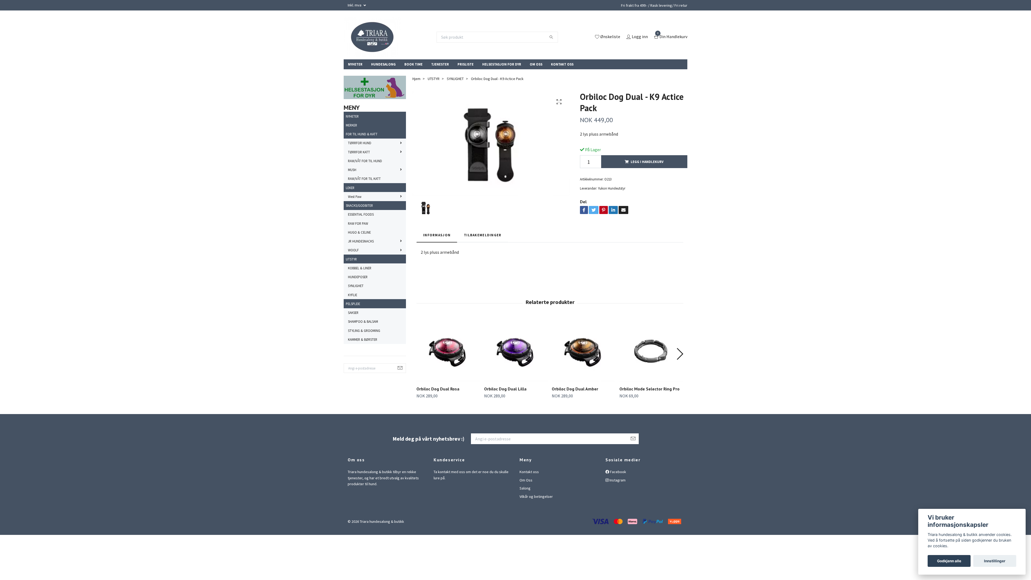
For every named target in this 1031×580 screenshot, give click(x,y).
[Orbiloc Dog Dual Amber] (583, 350)
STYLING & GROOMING (364, 330)
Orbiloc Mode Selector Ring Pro (649, 389)
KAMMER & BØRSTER (362, 339)
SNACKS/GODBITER (359, 205)
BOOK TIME (413, 64)
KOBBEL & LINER (359, 268)
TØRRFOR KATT (359, 152)
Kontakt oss (529, 471)
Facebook (617, 471)
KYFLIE (352, 295)
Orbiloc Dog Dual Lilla (505, 389)
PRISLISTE (466, 64)
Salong (525, 488)
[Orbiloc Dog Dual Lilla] (516, 350)
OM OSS (536, 64)
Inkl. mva (355, 5)
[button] (679, 354)
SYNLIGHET (356, 286)
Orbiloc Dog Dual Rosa (437, 389)
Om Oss (526, 480)
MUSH (352, 170)
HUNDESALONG (383, 64)
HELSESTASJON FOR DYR (501, 64)
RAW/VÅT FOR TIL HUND (365, 161)
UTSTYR (351, 259)
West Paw (354, 196)
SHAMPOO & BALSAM (363, 321)
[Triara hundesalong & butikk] (372, 37)
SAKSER (353, 312)
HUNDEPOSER (358, 277)
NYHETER (355, 64)
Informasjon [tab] (437, 235)
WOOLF (353, 250)
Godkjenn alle (949, 561)
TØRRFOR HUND (359, 143)
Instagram (617, 480)
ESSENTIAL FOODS (361, 214)
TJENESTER (440, 64)
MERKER (351, 125)
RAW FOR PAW (358, 223)
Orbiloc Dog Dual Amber (575, 389)
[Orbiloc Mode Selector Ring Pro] (651, 350)
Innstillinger (994, 561)
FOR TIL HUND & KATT (361, 134)
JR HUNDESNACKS (361, 241)
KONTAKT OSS (562, 64)
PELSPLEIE (353, 304)
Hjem (416, 78)
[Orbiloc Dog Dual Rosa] (448, 350)
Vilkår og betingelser (536, 496)
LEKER (350, 188)
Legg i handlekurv (647, 162)
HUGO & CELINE (359, 232)
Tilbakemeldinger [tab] (482, 235)
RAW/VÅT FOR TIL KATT (364, 178)
